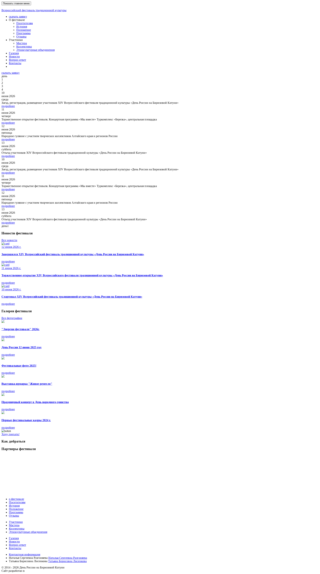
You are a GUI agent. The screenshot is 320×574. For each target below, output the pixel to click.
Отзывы (21, 36)
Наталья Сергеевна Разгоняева (67, 557)
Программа (23, 33)
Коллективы (24, 46)
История (21, 26)
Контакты (15, 63)
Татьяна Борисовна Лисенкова (67, 561)
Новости (14, 56)
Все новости (9, 240)
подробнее (8, 106)
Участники (16, 521)
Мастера (21, 43)
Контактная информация (24, 554)
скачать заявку (18, 16)
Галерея (14, 53)
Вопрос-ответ (17, 59)
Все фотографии (11, 318)
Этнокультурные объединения (35, 49)
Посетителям (24, 23)
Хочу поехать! (10, 434)
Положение (23, 29)
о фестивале (16, 499)
